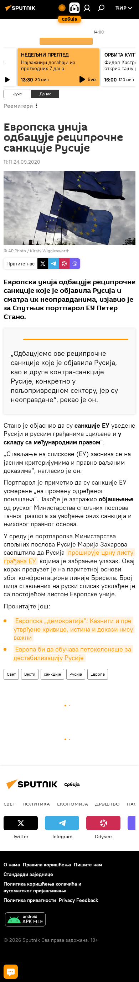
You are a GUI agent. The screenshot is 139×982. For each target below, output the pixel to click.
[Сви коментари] (11, 972)
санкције (52, 674)
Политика (36, 804)
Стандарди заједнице (28, 874)
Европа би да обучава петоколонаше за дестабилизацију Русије (73, 653)
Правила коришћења (47, 864)
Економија (72, 804)
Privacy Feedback (78, 900)
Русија (76, 674)
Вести (29, 674)
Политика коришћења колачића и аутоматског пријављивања (42, 887)
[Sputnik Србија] (21, 10)
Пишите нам (88, 864)
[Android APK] (25, 920)
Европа (98, 674)
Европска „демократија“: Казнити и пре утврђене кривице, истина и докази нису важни (74, 629)
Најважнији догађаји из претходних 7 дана (48, 65)
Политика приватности (30, 900)
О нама (12, 864)
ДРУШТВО (107, 804)
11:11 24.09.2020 (22, 162)
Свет (11, 674)
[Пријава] (87, 8)
